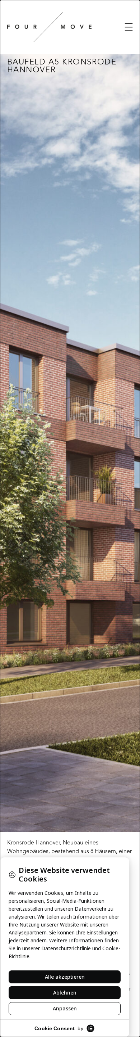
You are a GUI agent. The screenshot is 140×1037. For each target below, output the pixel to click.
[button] (128, 27)
